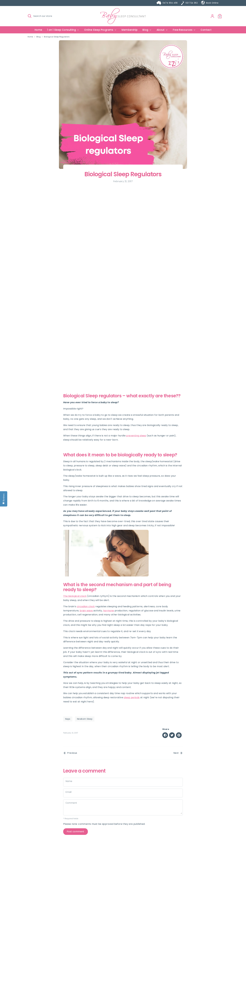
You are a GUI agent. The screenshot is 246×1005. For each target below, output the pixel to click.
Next (176, 753)
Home (38, 30)
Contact (206, 30)
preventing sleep (136, 435)
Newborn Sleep (84, 718)
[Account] (212, 16)
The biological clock (75, 596)
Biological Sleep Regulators (56, 37)
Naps (67, 718)
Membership (130, 30)
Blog (38, 37)
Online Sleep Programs (99, 30)
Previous (72, 753)
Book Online (212, 2)
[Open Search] (29, 16)
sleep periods (132, 697)
